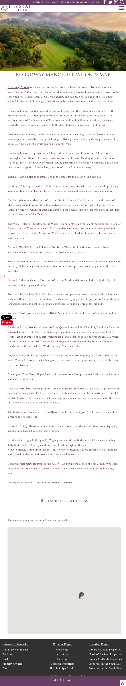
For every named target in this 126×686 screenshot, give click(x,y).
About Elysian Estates (15, 649)
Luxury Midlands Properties (105, 659)
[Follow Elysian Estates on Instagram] (116, 3)
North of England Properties (105, 654)
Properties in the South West (105, 668)
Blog (5, 668)
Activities (62, 654)
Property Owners (12, 663)
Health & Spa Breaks (62, 668)
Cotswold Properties (62, 663)
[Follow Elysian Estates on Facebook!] (104, 3)
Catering (62, 659)
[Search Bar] (122, 2)
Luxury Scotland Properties (105, 649)
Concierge (62, 649)
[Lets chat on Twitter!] (110, 3)
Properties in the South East (105, 663)
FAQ (5, 659)
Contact (38, 2)
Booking (7, 654)
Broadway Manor (18, 87)
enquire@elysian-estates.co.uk (79, 2)
